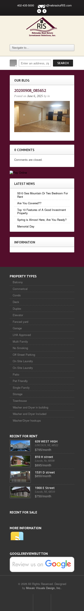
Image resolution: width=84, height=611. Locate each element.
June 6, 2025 (35, 96)
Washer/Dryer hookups (27, 420)
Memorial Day (25, 226)
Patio (16, 374)
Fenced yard (20, 322)
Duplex (17, 308)
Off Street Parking (24, 355)
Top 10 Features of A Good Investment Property (41, 211)
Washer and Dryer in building (30, 407)
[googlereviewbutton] (42, 564)
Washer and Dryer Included (29, 414)
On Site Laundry (23, 361)
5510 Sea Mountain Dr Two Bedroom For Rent (42, 195)
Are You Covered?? (29, 203)
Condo (17, 295)
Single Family (21, 387)
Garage (17, 328)
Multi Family (20, 341)
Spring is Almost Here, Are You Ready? (42, 220)
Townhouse (20, 401)
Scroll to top (42, 602)
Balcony (18, 282)
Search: (13, 63)
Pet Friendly (20, 381)
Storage (17, 394)
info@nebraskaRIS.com (57, 5)
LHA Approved (22, 335)
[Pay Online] (18, 172)
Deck (16, 302)
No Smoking (20, 348)
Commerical (20, 289)
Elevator (18, 315)
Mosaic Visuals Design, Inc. (43, 588)
